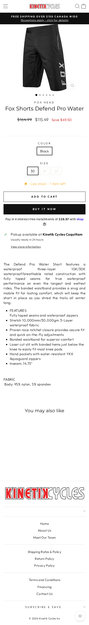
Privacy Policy (44, 566)
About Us (44, 530)
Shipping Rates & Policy (44, 552)
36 (45, 171)
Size (44, 163)
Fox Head (44, 102)
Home (44, 524)
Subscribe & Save (43, 607)
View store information (26, 246)
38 (56, 171)
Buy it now (45, 209)
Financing (44, 587)
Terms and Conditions (44, 580)
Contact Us (44, 594)
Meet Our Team (44, 537)
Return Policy (44, 559)
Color (44, 143)
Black (44, 151)
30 (33, 171)
